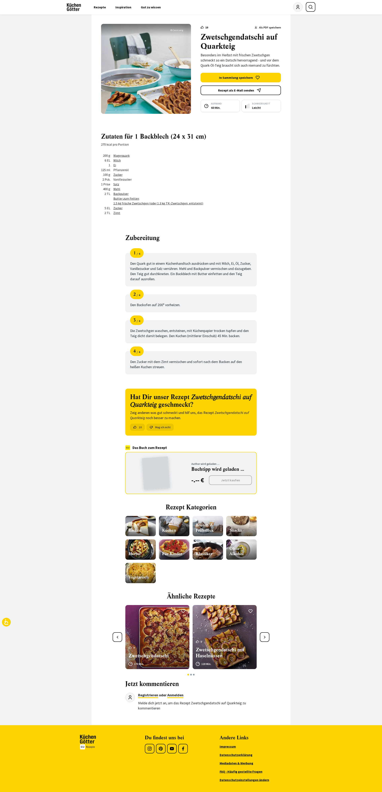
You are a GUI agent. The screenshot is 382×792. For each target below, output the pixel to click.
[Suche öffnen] (310, 7)
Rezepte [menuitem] (100, 7)
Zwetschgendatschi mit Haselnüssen (220, 653)
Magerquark (121, 156)
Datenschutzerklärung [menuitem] (236, 755)
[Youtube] (172, 748)
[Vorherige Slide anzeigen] (117, 637)
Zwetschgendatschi (149, 656)
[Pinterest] (161, 748)
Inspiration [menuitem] (123, 7)
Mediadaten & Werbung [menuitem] (236, 763)
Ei (114, 165)
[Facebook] (183, 748)
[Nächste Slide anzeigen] (264, 637)
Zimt (116, 213)
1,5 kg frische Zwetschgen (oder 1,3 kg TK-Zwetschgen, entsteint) (158, 203)
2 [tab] (191, 674)
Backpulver (121, 194)
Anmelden (175, 695)
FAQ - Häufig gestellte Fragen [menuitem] (241, 772)
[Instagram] (149, 748)
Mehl (116, 189)
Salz (116, 184)
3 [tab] (194, 674)
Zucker (118, 175)
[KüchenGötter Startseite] (74, 7)
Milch (117, 160)
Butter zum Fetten (126, 198)
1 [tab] (188, 674)
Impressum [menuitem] (228, 746)
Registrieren (148, 695)
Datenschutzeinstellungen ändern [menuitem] (244, 780)
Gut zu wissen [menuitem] (151, 7)
